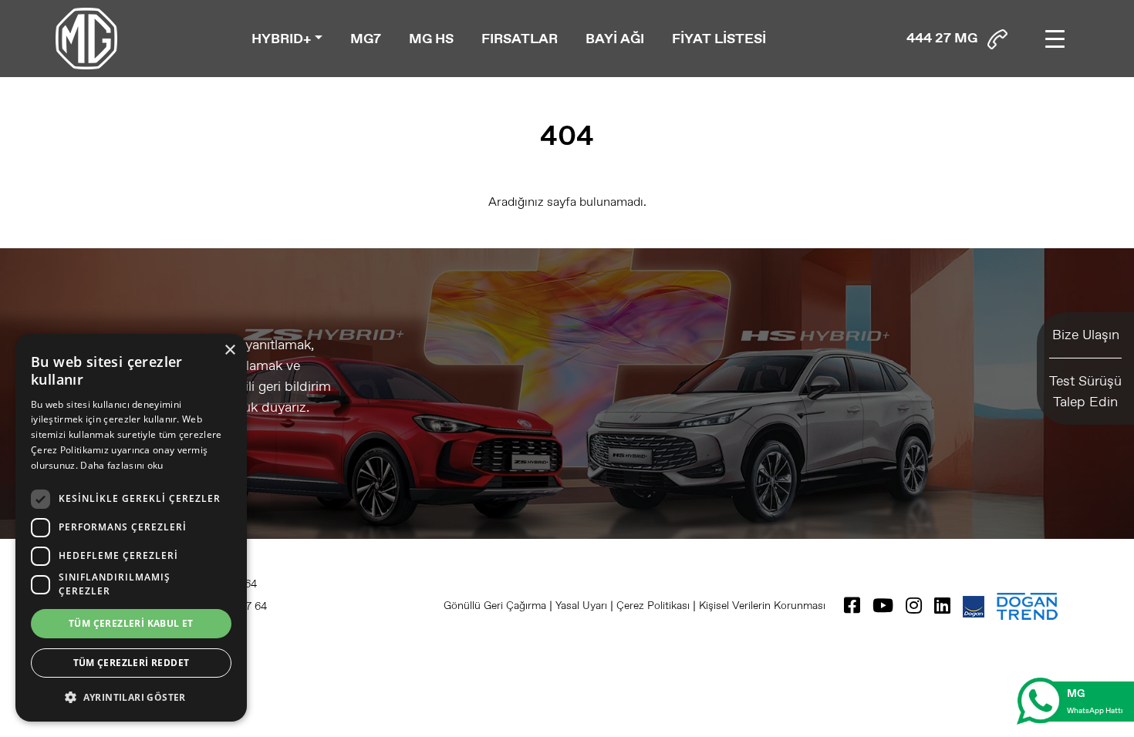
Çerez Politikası (653, 605)
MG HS (431, 38)
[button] (131, 697)
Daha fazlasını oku (121, 465)
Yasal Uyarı (581, 605)
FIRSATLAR (519, 38)
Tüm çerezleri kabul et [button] (131, 623)
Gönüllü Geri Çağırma (495, 605)
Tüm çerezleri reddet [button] (131, 662)
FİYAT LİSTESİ (719, 38)
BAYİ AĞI (615, 38)
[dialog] (131, 528)
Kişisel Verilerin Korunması (762, 605)
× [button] (229, 350)
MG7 (365, 38)
